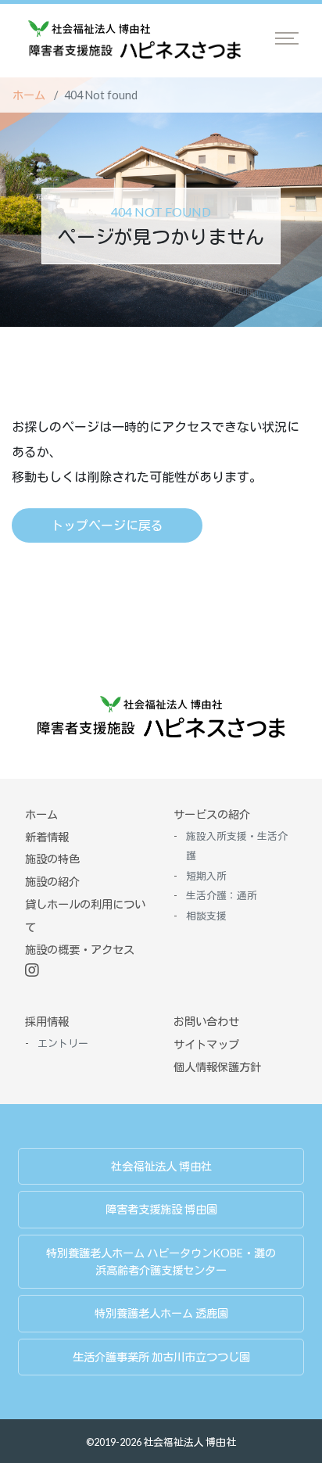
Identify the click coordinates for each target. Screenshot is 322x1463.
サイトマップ (206, 1044)
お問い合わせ (206, 1021)
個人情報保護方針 (217, 1067)
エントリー (63, 1043)
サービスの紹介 (212, 814)
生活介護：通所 (221, 895)
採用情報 (47, 1021)
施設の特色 (52, 859)
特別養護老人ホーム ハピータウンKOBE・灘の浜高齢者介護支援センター (161, 1261)
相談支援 (206, 915)
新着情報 (47, 837)
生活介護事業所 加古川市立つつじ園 (161, 1357)
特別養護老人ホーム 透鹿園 (161, 1313)
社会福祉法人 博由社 (161, 1166)
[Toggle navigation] (286, 38)
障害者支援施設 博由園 (161, 1209)
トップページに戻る (107, 525)
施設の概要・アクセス (79, 949)
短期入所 (206, 876)
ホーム (29, 95)
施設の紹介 (52, 881)
